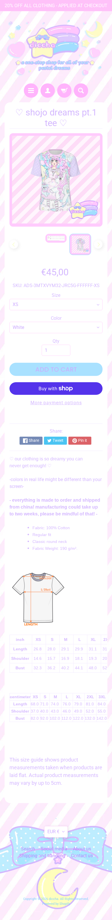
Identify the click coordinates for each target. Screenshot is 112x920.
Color (56, 318)
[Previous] (13, 244)
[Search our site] (81, 90)
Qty (56, 341)
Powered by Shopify (56, 904)
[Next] (98, 244)
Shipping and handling (42, 855)
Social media (54, 849)
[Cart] (64, 90)
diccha (53, 899)
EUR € (53, 831)
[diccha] (56, 47)
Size (56, 295)
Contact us (82, 855)
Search (28, 849)
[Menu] (31, 90)
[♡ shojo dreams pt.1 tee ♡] (80, 244)
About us (82, 849)
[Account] (47, 90)
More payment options (56, 402)
